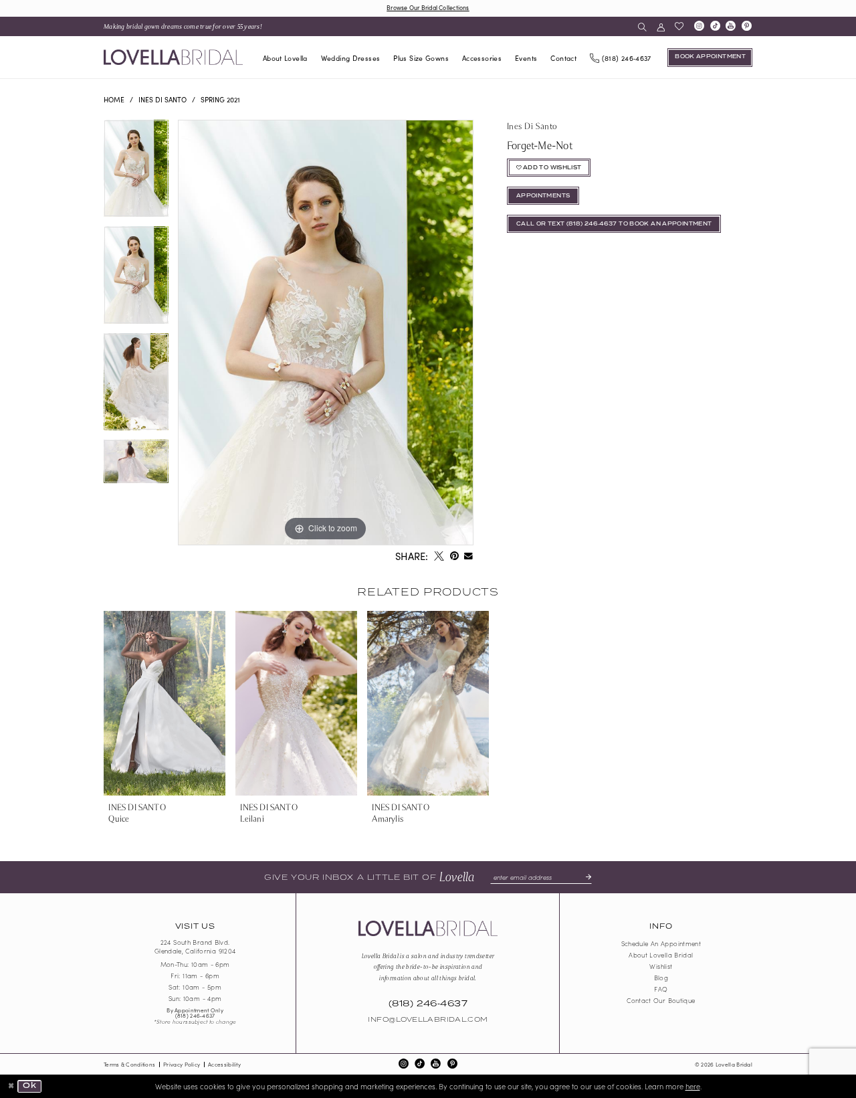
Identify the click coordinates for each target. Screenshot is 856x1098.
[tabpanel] (136, 173)
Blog (661, 977)
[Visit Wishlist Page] (678, 26)
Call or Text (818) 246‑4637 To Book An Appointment (614, 224)
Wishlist (660, 966)
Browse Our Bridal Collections (428, 7)
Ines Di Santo (162, 99)
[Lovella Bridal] (173, 57)
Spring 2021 (220, 99)
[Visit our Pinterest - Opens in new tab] (747, 26)
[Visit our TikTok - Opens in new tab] (715, 26)
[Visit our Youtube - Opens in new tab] (731, 26)
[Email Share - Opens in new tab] (468, 556)
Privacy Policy (181, 1064)
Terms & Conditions (129, 1064)
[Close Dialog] (11, 1086)
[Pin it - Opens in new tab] (454, 556)
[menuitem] (183, 26)
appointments (543, 196)
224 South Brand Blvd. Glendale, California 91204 (195, 946)
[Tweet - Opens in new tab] (438, 556)
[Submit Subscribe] (584, 877)
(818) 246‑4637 (195, 1015)
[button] (660, 26)
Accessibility (224, 1064)
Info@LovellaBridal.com (428, 1019)
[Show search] (642, 26)
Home (114, 99)
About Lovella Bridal (661, 954)
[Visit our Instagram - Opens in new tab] (698, 26)
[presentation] (164, 703)
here (692, 1086)
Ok (29, 1086)
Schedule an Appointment (661, 943)
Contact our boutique (661, 1000)
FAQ (660, 989)
